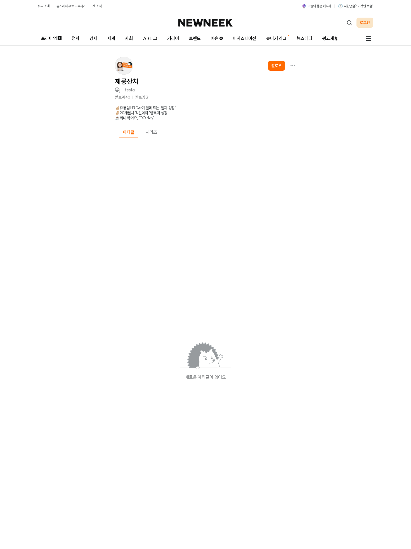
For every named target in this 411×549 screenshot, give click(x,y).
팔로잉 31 (142, 97)
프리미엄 (48, 38)
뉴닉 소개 (43, 6)
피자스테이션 (244, 38)
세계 (111, 38)
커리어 (173, 38)
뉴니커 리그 (276, 38)
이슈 (214, 38)
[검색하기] (349, 23)
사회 (129, 38)
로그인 (365, 22)
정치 (75, 38)
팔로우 (276, 65)
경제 (93, 38)
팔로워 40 (122, 97)
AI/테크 (150, 38)
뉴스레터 (304, 38)
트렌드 (195, 38)
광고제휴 (330, 38)
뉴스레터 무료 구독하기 (71, 6)
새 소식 (97, 6)
